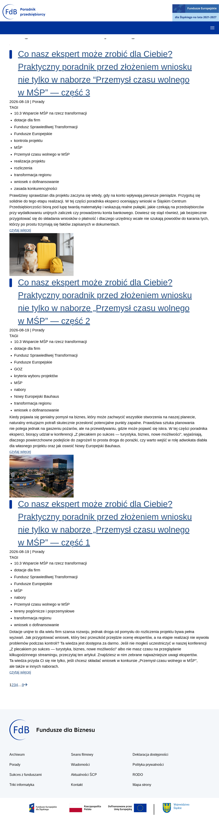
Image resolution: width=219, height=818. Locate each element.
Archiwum (17, 754)
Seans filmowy (82, 754)
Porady (14, 764)
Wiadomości (80, 764)
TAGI (13, 107)
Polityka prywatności (148, 764)
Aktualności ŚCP (84, 774)
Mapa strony (142, 785)
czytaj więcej (20, 230)
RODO (138, 774)
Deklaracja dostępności (150, 754)
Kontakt (77, 785)
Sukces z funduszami (25, 774)
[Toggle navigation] (212, 27)
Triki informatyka (21, 785)
